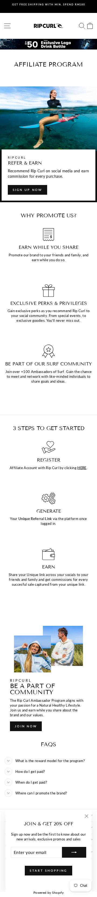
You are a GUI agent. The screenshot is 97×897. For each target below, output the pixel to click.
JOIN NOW (26, 726)
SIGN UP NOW (27, 189)
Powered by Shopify (48, 893)
